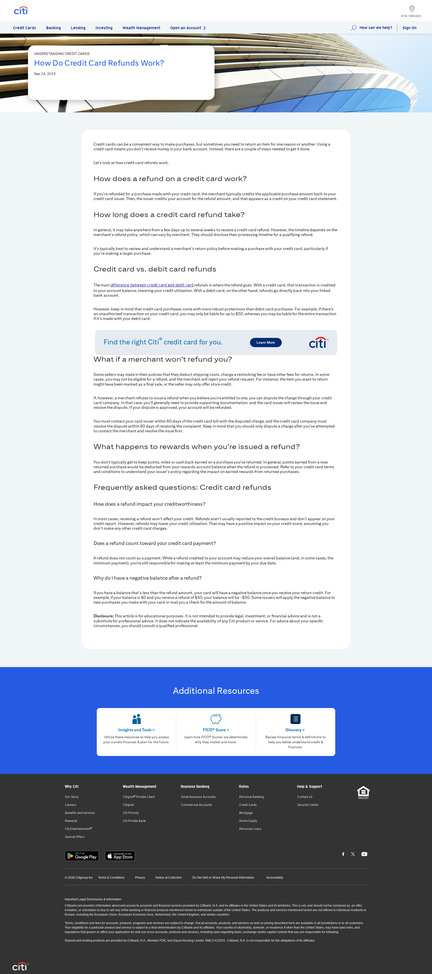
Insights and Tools (136, 730)
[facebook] (343, 854)
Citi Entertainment (78, 829)
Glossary (295, 730)
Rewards (71, 820)
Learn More (265, 342)
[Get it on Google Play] (82, 856)
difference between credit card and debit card (152, 285)
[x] (353, 854)
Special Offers (74, 836)
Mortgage (246, 812)
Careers (70, 804)
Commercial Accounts (196, 804)
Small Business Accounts (198, 796)
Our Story (71, 796)
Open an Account (185, 28)
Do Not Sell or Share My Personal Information (223, 877)
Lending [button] (78, 28)
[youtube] (364, 854)
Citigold (128, 804)
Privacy (140, 877)
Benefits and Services (80, 812)
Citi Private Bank (134, 820)
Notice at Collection (169, 877)
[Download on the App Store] (120, 856)
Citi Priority (130, 812)
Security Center (308, 804)
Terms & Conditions (111, 877)
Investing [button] (104, 28)
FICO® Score (216, 730)
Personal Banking (251, 796)
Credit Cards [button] (24, 28)
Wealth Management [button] (141, 28)
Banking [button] (53, 28)
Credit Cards (248, 804)
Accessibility (274, 877)
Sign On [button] (409, 28)
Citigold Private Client (139, 797)
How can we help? (376, 27)
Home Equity (248, 820)
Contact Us (304, 796)
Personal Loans (250, 828)
